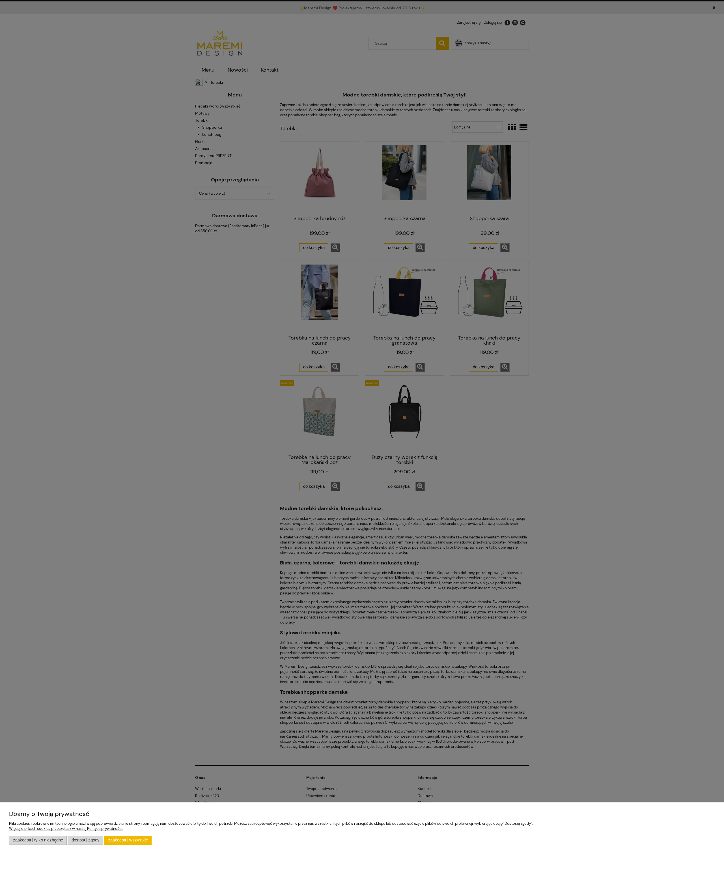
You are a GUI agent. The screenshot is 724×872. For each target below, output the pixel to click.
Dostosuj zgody (86, 840)
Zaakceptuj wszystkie (128, 840)
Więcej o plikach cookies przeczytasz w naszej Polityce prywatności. (66, 828)
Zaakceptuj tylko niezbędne (38, 840)
